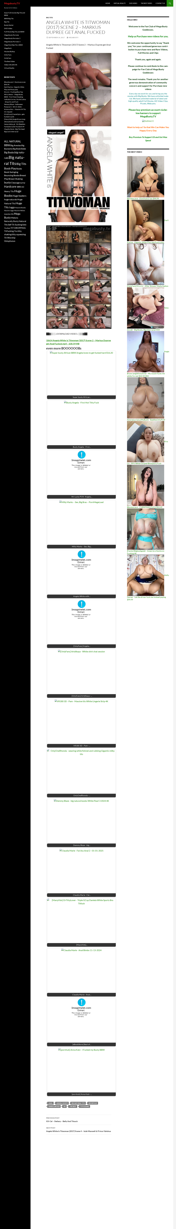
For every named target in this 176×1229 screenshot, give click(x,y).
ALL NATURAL (12, 141)
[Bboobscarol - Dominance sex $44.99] (145, 176)
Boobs (19, 168)
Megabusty (73, 37)
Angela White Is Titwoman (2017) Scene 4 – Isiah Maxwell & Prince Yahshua (78, 1129)
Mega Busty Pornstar (11, 35)
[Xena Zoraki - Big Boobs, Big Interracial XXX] (145, 308)
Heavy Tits (9, 191)
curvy (22, 182)
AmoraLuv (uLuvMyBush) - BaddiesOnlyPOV (146, 420)
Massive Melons (19, 210)
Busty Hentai (8, 25)
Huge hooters (19, 195)
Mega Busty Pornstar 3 (12, 42)
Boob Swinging (11, 172)
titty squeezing (19, 234)
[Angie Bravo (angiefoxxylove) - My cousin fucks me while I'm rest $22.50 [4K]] (145, 351)
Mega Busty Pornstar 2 (12, 38)
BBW (7, 145)
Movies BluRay (9, 51)
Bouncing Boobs (12, 175)
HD (65, 1106)
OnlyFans (7, 58)
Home (107, 3)
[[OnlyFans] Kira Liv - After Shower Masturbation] (145, 264)
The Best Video (146, 3)
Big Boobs (9, 152)
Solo (24, 224)
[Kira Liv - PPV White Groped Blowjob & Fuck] (145, 441)
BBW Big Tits (8, 18)
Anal (51, 1103)
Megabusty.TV (12, 3)
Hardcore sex (54, 1106)
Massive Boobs (20, 208)
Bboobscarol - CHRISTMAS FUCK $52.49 (144, 507)
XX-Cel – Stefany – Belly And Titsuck (62, 1119)
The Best (73, 1106)
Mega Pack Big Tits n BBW (13, 45)
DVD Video (133, 3)
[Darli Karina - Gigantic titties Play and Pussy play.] (145, 220)
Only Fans (7, 55)
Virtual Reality (120, 3)
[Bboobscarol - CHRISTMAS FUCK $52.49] (145, 485)
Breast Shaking (16, 178)
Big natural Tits (78, 1103)
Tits (15, 231)
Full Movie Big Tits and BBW (14, 32)
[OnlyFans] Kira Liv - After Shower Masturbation (147, 286)
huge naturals (10, 199)
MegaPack (8, 48)
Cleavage (15, 182)
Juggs (12, 207)
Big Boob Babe (19, 148)
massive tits (9, 214)
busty (7, 182)
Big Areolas (15, 145)
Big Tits (49, 18)
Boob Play (93, 1103)
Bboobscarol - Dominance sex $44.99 (143, 198)
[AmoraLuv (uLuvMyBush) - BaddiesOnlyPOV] (145, 398)
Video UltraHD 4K (10, 65)
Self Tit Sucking (15, 224)
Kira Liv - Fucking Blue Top (13, 92)
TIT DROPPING (18, 228)
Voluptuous (9, 241)
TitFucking (84, 1106)
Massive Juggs (9, 210)
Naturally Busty (11, 221)
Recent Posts (9, 77)
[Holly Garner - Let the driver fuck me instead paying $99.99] (145, 575)
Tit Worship (9, 237)
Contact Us (160, 3)
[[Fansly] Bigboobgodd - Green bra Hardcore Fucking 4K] (145, 529)
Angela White (62, 1103)
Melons (14, 217)
